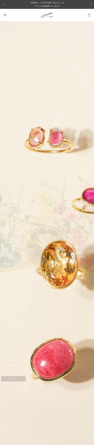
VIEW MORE (15, 379)
